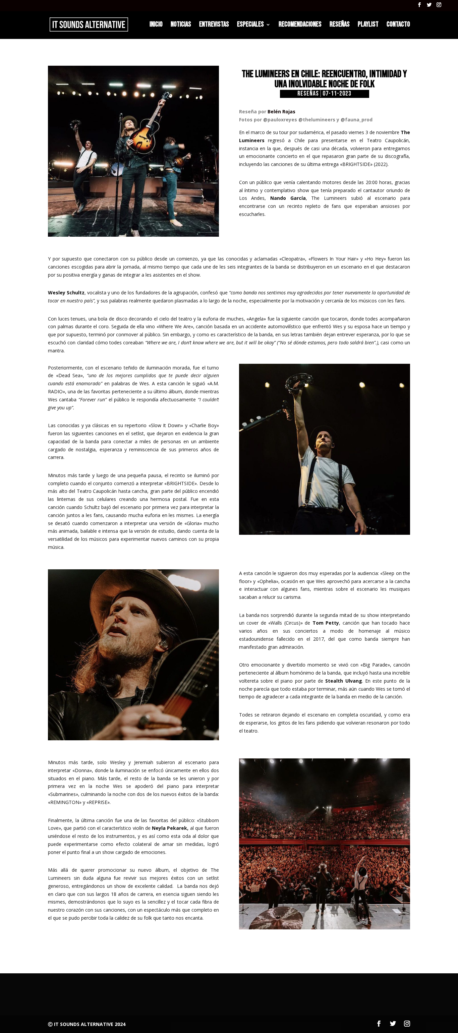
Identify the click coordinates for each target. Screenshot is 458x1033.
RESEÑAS (340, 25)
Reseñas (308, 94)
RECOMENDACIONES (300, 25)
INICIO (156, 25)
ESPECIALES (250, 25)
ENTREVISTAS (214, 25)
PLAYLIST (368, 25)
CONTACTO (398, 25)
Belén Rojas (281, 111)
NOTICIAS (181, 25)
